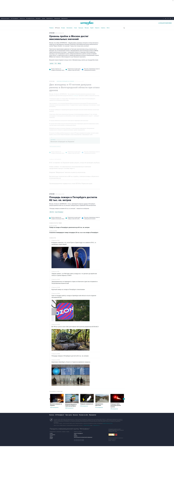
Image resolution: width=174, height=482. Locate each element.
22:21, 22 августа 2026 (79, 81)
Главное (51, 27)
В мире (63, 27)
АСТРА (51, 438)
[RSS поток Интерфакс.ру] (81, 440)
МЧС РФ (52, 212)
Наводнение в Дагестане (99, 404)
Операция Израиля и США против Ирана (71, 405)
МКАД (59, 63)
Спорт (75, 27)
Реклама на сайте (83, 415)
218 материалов (114, 408)
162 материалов (99, 407)
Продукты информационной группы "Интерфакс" (70, 429)
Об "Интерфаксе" (14, 18)
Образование (57, 18)
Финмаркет (38, 18)
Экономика (69, 27)
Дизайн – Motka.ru (111, 440)
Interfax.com (22, 18)
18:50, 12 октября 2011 (59, 33)
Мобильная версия (5, 18)
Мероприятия (64, 18)
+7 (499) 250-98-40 (86, 425)
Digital (91, 27)
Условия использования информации (115, 437)
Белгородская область (55, 146)
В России (57, 27)
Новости (97, 27)
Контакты (51, 415)
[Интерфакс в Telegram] (77, 440)
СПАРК (51, 433)
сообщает (76, 95)
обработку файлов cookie (107, 423)
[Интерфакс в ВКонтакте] (79, 440)
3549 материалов (69, 408)
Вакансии (75, 415)
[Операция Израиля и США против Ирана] (72, 402)
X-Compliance (52, 434)
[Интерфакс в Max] (83, 440)
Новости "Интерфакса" (78, 433)
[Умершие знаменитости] (87, 402)
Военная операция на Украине (65, 81)
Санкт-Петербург (59, 212)
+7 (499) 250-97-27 (96, 425)
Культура (81, 27)
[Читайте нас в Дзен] (75, 440)
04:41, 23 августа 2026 (59, 194)
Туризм (43, 18)
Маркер (51, 437)
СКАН (75, 434)
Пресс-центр (68, 415)
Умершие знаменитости (86, 404)
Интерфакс (87, 23)
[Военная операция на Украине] (57, 402)
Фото (108, 27)
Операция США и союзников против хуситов (115, 405)
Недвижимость (49, 18)
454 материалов (84, 406)
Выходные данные (112, 439)
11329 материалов (54, 407)
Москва (87, 27)
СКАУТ (51, 436)
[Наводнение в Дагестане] (102, 402)
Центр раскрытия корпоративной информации (83, 437)
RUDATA (75, 436)
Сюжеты (103, 27)
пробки (51, 63)
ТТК (55, 63)
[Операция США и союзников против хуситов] (117, 402)
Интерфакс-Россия (30, 18)
